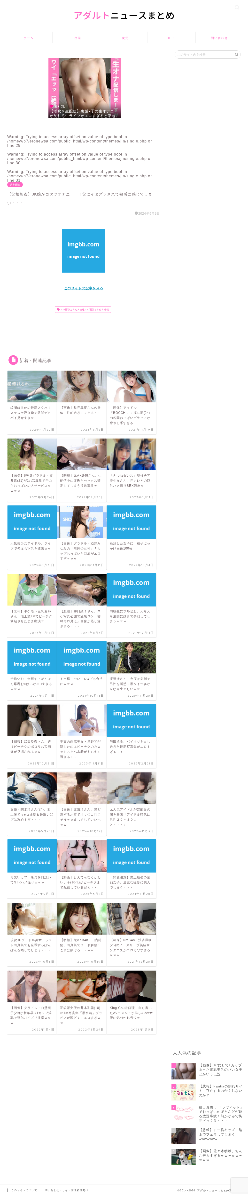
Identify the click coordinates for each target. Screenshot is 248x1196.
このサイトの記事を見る (83, 288)
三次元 (76, 38)
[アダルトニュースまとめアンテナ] (124, 25)
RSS (171, 38)
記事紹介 (15, 184)
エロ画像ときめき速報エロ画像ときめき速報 (84, 309)
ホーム (28, 38)
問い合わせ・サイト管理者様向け (66, 1190)
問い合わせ (219, 38)
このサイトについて (24, 1190)
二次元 (123, 38)
